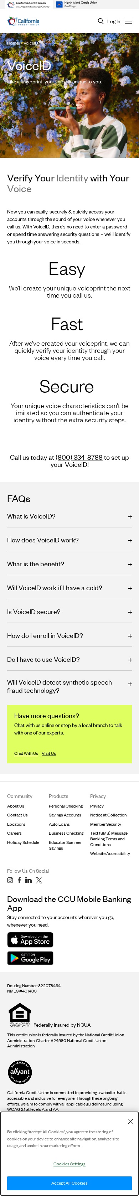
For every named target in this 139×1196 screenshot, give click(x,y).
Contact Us (17, 815)
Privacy (97, 806)
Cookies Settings (69, 1163)
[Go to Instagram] (10, 880)
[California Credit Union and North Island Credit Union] (23, 21)
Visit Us (49, 753)
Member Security (105, 824)
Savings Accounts (65, 815)
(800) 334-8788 (79, 457)
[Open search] (101, 21)
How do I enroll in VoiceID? (45, 635)
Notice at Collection (108, 815)
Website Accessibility (110, 853)
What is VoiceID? (31, 516)
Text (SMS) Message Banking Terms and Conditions (109, 838)
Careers (14, 833)
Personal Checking (66, 806)
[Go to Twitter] (39, 880)
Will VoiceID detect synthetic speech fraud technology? (59, 686)
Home (13, 43)
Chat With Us (26, 753)
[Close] (130, 1121)
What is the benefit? (35, 564)
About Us (15, 806)
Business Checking (66, 833)
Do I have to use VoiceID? (43, 659)
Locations (16, 824)
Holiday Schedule (23, 842)
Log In (113, 21)
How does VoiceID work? (43, 540)
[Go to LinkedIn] (28, 880)
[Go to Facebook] (19, 880)
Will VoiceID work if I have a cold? (54, 587)
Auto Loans (59, 824)
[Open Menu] (128, 21)
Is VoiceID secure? (34, 611)
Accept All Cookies (69, 1183)
